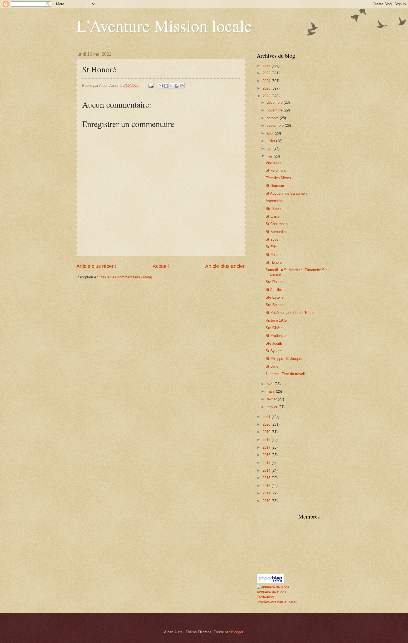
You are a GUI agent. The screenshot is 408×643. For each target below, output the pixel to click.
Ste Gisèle (274, 328)
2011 (267, 493)
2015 (267, 463)
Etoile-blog (265, 597)
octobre (273, 118)
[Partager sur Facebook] (176, 85)
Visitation (273, 163)
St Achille (273, 290)
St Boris (272, 366)
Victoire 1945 (276, 320)
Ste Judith (274, 343)
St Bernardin (276, 232)
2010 (267, 501)
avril (270, 384)
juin (270, 148)
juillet (271, 141)
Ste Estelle (274, 297)
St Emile (272, 216)
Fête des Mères (278, 178)
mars (271, 391)
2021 (267, 417)
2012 (267, 486)
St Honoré (274, 262)
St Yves (272, 239)
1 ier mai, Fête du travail (285, 374)
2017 (267, 447)
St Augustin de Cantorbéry (287, 193)
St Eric (271, 247)
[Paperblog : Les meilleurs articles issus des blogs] (270, 582)
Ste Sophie (274, 209)
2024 (267, 81)
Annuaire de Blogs (271, 592)
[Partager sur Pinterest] (182, 85)
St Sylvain (274, 351)
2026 (267, 65)
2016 (267, 455)
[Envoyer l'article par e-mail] (151, 85)
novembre (275, 110)
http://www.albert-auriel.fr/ (277, 602)
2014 (267, 470)
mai (270, 156)
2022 (267, 96)
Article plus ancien (225, 266)
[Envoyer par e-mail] (160, 85)
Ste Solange (275, 305)
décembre (275, 102)
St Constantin (277, 224)
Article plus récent (96, 266)
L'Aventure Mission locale (164, 25)
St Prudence (276, 336)
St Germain (275, 186)
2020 (267, 424)
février (272, 399)
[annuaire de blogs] (273, 587)
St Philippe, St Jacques (285, 359)
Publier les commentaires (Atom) (125, 277)
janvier (272, 407)
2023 (267, 88)
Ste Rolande (275, 282)
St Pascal (273, 255)
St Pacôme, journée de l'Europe (291, 313)
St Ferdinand (276, 170)
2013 (267, 478)
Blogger (237, 632)
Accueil (161, 266)
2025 (267, 73)
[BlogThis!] (166, 85)
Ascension (274, 201)
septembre (276, 125)
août (271, 133)
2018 (267, 440)
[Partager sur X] (171, 85)
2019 (267, 432)
